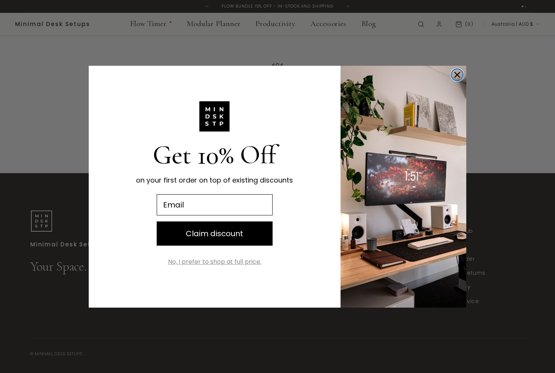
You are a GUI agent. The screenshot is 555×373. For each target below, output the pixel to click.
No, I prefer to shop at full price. (214, 261)
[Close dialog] (457, 75)
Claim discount (214, 233)
